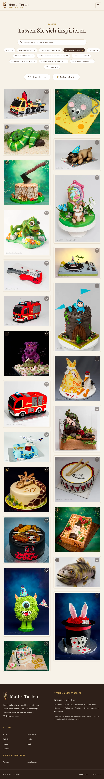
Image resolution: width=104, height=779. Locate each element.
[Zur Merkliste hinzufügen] (46, 92)
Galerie (6, 739)
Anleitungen (32, 762)
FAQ (29, 744)
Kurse (5, 744)
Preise (30, 739)
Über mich (32, 734)
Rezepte (6, 762)
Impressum (83, 774)
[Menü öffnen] (98, 5)
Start (5, 734)
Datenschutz (96, 774)
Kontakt (6, 749)
